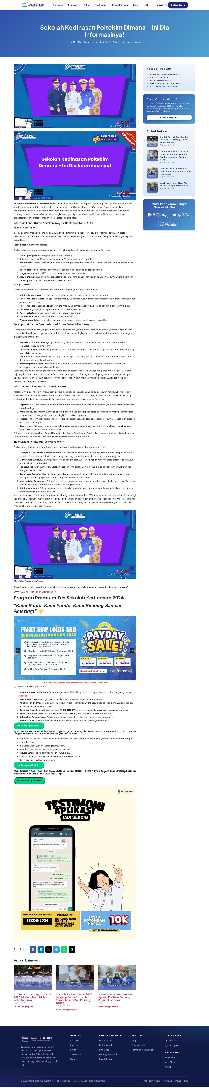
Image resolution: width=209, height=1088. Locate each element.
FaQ (145, 5)
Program (73, 5)
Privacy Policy (138, 1045)
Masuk (160, 5)
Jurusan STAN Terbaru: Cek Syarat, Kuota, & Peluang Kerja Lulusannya (115, 997)
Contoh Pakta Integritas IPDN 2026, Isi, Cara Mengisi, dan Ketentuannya (32, 997)
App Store (98, 692)
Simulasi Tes (105, 1040)
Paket (86, 5)
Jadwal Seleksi (120, 5)
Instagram (174, 1045)
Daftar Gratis (178, 5)
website (23, 695)
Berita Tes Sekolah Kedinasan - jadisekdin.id (123, 42)
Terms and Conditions (143, 1049)
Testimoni (100, 5)
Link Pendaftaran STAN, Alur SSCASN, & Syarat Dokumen (174, 184)
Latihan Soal (105, 1045)
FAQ (134, 1040)
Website (169, 1066)
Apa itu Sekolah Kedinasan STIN (41, 591)
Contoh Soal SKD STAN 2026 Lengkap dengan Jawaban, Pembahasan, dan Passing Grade (74, 999)
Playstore (170, 1057)
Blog (135, 5)
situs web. (99, 699)
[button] (18, 650)
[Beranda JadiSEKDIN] (33, 5)
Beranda (58, 5)
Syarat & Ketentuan (172, 1081)
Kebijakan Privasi (152, 1081)
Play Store (82, 692)
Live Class (104, 1049)
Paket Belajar (105, 1059)
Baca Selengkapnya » (24, 1006)
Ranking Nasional (108, 1054)
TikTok (172, 1040)
